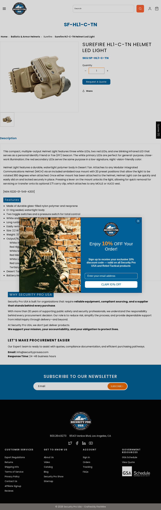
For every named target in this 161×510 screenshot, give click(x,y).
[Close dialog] (138, 221)
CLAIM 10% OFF (111, 284)
